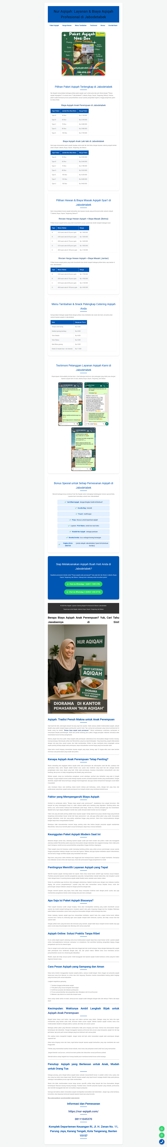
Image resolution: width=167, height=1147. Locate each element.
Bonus (103, 25)
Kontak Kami (113, 25)
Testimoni (93, 25)
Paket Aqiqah (54, 25)
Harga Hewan (66, 25)
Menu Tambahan (80, 25)
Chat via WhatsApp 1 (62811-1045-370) (84, 584)
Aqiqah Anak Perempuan (63, 1013)
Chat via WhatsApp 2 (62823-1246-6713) (84, 592)
